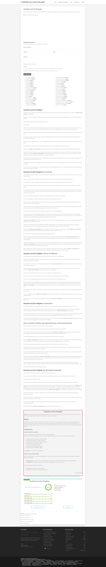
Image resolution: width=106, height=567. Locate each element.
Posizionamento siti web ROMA (35, 559)
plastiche (36, 435)
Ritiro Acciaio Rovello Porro (48, 538)
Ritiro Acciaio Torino (62, 564)
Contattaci (63, 562)
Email (54, 52)
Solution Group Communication (46, 559)
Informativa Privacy (24, 559)
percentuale (65, 414)
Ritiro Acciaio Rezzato (47, 534)
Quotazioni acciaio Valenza (48, 545)
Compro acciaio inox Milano (26, 562)
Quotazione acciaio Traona (48, 536)
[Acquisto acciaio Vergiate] (33, 487)
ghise (55, 435)
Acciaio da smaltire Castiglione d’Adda (50, 531)
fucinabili (45, 435)
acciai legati (28, 462)
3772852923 (26, 545)
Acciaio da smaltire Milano (39, 560)
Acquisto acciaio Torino (79, 560)
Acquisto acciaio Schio (47, 542)
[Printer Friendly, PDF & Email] (26, 479)
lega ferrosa (37, 414)
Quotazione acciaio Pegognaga (49, 539)
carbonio (55, 414)
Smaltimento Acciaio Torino (37, 565)
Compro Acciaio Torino (56, 562)
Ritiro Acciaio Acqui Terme (48, 544)
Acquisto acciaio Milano (69, 560)
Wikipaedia (80, 472)
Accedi (44, 559)
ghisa (56, 415)
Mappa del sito (39, 559)
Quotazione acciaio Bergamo (71, 562)
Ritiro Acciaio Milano (53, 564)
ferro (52, 414)
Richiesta (25, 56)
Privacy (25, 66)
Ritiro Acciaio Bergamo (45, 564)
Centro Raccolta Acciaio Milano (40, 561)
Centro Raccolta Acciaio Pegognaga (50, 533)
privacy (35, 64)
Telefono (25, 52)
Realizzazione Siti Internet (25, 559)
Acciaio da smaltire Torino (49, 560)
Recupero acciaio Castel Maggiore (27, 521)
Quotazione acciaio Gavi (25, 515)
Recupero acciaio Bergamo (77, 563)
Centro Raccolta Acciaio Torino (51, 561)
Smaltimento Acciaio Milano (26, 565)
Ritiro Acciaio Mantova (25, 523)
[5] (43, 450)
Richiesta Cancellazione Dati (32, 559)
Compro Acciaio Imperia (25, 517)
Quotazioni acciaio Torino (67, 563)
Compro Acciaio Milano (47, 562)
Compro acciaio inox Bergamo (73, 561)
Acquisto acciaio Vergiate (46, 476)
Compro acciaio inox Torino (37, 562)
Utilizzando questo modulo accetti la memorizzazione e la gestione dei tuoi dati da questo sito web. (41, 70)
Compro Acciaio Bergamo (62, 561)
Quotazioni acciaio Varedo (48, 541)
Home (22, 560)
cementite (46, 434)
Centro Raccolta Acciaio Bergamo (27, 561)
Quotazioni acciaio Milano (57, 563)
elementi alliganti (38, 456)
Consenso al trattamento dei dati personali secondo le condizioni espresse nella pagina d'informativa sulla (43, 68)
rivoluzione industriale (38, 423)
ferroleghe (57, 456)
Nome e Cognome (27, 47)
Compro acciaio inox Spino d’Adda (27, 519)
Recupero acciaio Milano (26, 564)
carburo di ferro (52, 434)
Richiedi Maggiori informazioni (28, 546)
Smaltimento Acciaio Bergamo (72, 564)
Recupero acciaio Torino (36, 564)
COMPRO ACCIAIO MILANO (33, 2)
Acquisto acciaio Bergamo (59, 560)
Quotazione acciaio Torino (36, 563)
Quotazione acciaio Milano (26, 563)
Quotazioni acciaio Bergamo (47, 563)
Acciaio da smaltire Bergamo (29, 560)
